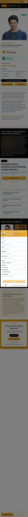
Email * (2, 242)
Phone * (3, 247)
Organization (3, 251)
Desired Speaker (4, 269)
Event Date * (3, 265)
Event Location (4, 256)
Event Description (4, 274)
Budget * (3, 260)
